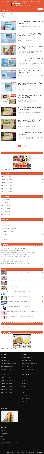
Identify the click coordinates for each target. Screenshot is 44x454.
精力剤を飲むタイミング (6, 234)
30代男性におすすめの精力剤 (7, 182)
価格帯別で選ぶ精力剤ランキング (28, 369)
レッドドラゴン (25, 389)
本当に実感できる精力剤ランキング (7, 246)
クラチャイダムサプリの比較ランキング (29, 363)
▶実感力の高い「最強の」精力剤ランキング (10, 169)
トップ (3, 8)
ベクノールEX (24, 392)
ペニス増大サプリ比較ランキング (28, 360)
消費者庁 (2, 436)
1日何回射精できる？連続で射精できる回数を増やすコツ (11, 250)
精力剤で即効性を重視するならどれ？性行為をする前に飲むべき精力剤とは (14, 252)
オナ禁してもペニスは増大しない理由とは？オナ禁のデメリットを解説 (21, 272)
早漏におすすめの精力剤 (5, 205)
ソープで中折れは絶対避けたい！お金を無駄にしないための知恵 (20, 276)
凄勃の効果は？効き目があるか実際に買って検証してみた (11, 259)
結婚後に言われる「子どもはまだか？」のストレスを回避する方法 (21, 281)
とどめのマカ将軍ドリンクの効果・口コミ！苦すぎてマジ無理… (20, 316)
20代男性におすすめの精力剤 (7, 179)
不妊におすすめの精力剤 (5, 214)
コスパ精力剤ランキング (31, 8)
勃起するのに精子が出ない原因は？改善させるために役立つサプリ (13, 256)
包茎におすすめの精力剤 (5, 211)
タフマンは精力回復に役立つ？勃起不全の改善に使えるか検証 (12, 254)
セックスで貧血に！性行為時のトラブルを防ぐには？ (18, 306)
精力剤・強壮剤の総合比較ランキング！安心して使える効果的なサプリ (25, 452)
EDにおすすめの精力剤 (5, 10)
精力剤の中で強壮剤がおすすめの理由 (9, 228)
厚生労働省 (3, 430)
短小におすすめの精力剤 (5, 202)
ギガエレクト (24, 380)
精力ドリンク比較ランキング (27, 366)
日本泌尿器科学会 (4, 433)
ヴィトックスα (25, 377)
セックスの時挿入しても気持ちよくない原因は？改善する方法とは (13, 261)
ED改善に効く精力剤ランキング (28, 357)
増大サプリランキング (9, 8)
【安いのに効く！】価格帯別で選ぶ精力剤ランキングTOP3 (19, 286)
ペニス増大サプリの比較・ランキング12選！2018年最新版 (11, 248)
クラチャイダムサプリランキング (19, 8)
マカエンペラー (25, 401)
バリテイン (24, 386)
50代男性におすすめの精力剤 (7, 188)
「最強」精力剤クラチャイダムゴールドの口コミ (10, 348)
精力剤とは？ (3, 222)
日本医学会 (3, 439)
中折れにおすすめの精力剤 (6, 208)
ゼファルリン (24, 383)
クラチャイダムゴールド (26, 398)
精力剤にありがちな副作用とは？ (8, 231)
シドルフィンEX (25, 395)
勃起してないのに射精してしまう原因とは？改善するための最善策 (21, 291)
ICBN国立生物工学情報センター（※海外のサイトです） (10, 443)
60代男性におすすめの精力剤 (7, 191)
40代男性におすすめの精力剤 (7, 185)
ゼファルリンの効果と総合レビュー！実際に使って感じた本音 (12, 263)
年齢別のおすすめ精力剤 (5, 176)
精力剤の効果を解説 (5, 225)
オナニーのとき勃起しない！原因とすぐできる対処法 (18, 296)
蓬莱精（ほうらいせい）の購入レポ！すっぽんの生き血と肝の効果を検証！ (22, 311)
